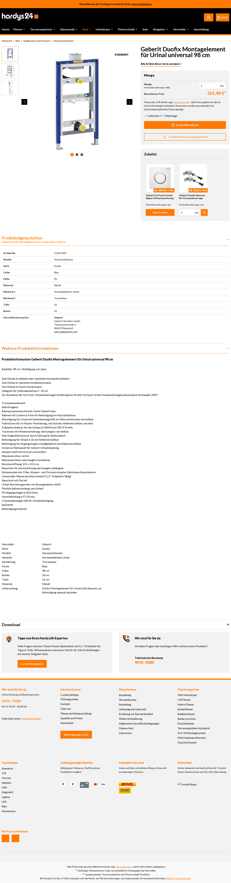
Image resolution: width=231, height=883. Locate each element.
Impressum (125, 732)
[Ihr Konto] (208, 17)
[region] (67, 102)
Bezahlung (125, 694)
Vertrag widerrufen (76, 734)
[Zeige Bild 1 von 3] (72, 154)
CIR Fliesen (184, 699)
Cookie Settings (69, 694)
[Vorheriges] (24, 102)
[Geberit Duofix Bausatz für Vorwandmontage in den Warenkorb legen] (204, 212)
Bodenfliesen (185, 709)
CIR (4, 773)
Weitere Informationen (179, 878)
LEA (4, 801)
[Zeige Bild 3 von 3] (81, 154)
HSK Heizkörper (187, 694)
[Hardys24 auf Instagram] (5, 838)
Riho (4, 806)
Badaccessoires (187, 718)
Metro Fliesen (186, 704)
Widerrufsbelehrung (130, 718)
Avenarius (7, 768)
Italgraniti (7, 792)
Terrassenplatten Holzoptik (194, 728)
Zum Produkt (160, 212)
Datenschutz (126, 728)
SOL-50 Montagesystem (192, 732)
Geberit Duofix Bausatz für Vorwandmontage (192, 197)
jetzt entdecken (142, 4)
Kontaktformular (31, 718)
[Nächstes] (129, 102)
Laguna (6, 796)
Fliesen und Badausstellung (75, 713)
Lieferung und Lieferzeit (132, 709)
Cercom (6, 777)
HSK (4, 787)
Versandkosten (127, 699)
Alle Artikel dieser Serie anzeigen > (161, 63)
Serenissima (8, 811)
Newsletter (67, 722)
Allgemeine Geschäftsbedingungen (139, 723)
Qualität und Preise (71, 718)
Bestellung (125, 704)
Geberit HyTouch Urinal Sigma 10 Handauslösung (160, 197)
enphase (6, 782)
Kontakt (65, 703)
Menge (148, 84)
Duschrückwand (187, 742)
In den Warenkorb (187, 124)
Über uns (65, 708)
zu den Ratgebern (32, 663)
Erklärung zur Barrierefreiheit (136, 713)
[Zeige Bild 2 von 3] (77, 154)
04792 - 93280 (144, 662)
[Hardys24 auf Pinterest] (15, 838)
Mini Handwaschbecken (192, 737)
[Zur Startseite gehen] (20, 17)
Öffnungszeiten (69, 699)
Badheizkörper (186, 713)
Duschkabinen (186, 723)
